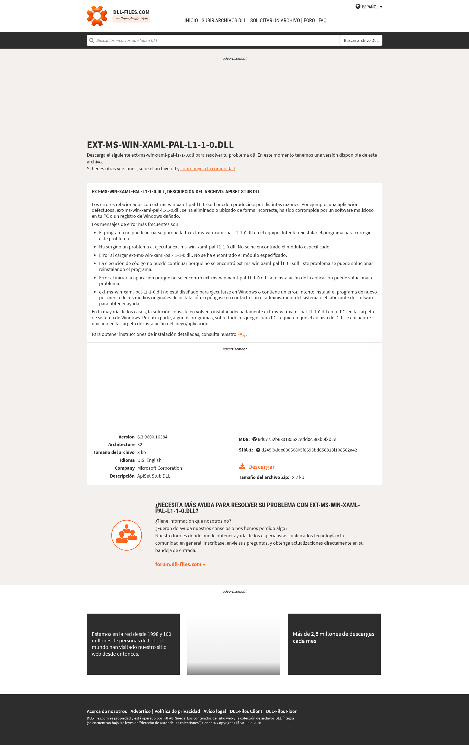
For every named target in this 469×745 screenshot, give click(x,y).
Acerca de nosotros (107, 711)
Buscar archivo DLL (361, 40)
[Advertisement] (234, 100)
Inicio (191, 20)
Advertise (141, 711)
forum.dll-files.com (178, 564)
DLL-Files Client (246, 711)
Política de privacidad (177, 711)
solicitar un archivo (275, 20)
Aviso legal (215, 711)
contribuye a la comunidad (207, 168)
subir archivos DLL (224, 20)
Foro (309, 20)
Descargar (261, 467)
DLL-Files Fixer (281, 711)
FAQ (323, 20)
